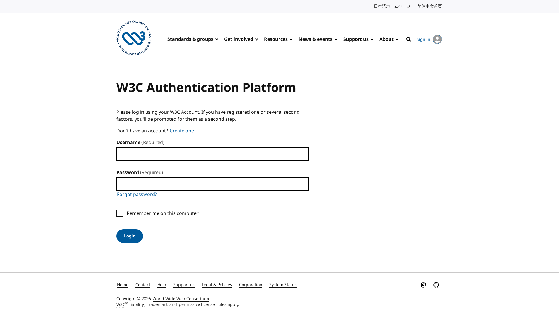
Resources (276, 39)
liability (137, 305)
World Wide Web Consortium (181, 299)
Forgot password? (137, 194)
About (386, 39)
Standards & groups (190, 39)
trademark (157, 305)
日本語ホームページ (392, 6)
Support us (356, 39)
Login (129, 236)
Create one (182, 130)
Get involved (238, 39)
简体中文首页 (430, 6)
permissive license (197, 305)
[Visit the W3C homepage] (133, 38)
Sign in (423, 39)
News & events (315, 39)
